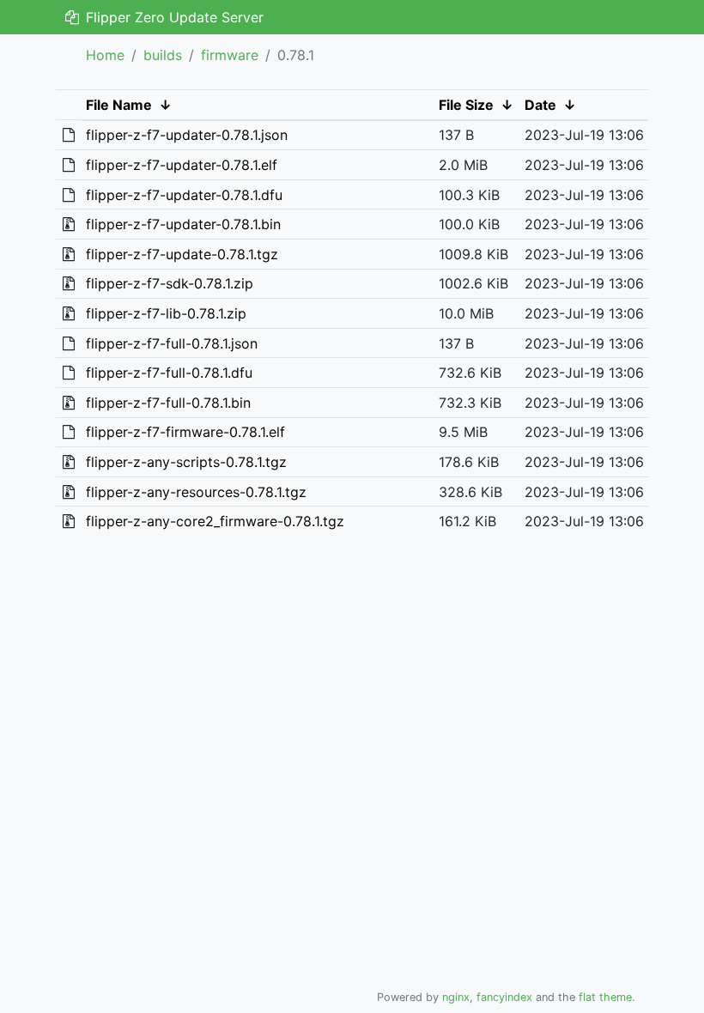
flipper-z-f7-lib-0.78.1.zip (166, 313)
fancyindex (504, 997)
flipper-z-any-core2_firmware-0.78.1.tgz (215, 521)
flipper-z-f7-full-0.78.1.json (172, 343)
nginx (456, 997)
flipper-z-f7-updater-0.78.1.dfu (184, 194)
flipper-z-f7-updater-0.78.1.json (187, 134)
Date (540, 104)
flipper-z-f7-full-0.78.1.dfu (169, 372)
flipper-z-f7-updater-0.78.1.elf (181, 164)
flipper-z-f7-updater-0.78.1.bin (183, 224)
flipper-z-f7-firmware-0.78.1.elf (185, 431)
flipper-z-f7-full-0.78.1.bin (168, 402)
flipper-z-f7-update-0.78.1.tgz (182, 254)
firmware (229, 55)
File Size (466, 104)
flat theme (605, 997)
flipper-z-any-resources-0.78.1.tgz (196, 491)
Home (105, 55)
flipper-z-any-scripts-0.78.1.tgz (186, 461)
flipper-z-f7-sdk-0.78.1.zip (169, 283)
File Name (119, 104)
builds (162, 55)
